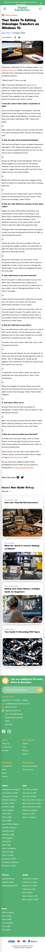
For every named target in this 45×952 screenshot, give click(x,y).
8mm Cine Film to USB (31, 803)
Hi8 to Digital (7, 838)
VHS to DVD (6, 814)
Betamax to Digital (10, 862)
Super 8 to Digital (29, 810)
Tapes (25, 743)
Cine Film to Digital (30, 789)
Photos (25, 750)
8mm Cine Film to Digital (32, 800)
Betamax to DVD (9, 859)
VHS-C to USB (7, 852)
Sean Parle (6, 33)
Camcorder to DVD (10, 793)
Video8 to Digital (9, 828)
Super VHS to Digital (10, 824)
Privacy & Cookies (30, 766)
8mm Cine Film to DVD (31, 807)
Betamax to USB (9, 866)
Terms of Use (27, 769)
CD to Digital (7, 923)
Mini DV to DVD (8, 803)
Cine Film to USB (29, 793)
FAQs (4, 769)
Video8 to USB (8, 834)
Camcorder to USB (9, 796)
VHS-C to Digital (9, 848)
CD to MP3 (6, 930)
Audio (24, 754)
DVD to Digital (8, 912)
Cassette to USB (29, 882)
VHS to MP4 (6, 821)
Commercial (7, 766)
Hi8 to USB (6, 845)
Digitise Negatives (9, 886)
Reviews (5, 750)
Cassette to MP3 (29, 886)
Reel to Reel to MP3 (30, 899)
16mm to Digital (29, 817)
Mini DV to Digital (9, 800)
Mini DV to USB (8, 807)
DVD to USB (6, 916)
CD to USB (6, 926)
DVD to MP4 (7, 919)
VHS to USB (6, 817)
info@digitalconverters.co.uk (17, 704)
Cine (24, 747)
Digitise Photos (8, 879)
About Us (5, 743)
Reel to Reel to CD (30, 896)
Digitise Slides (8, 882)
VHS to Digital (8, 810)
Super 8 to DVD (28, 814)
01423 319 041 (11, 707)
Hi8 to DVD (6, 841)
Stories (5, 776)
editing (33, 85)
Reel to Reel (27, 893)
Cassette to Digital (30, 879)
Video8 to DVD (8, 831)
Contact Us (6, 747)
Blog (4, 773)
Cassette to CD (28, 889)
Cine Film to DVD (29, 796)
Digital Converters (15, 457)
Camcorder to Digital (11, 789)
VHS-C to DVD (7, 855)
